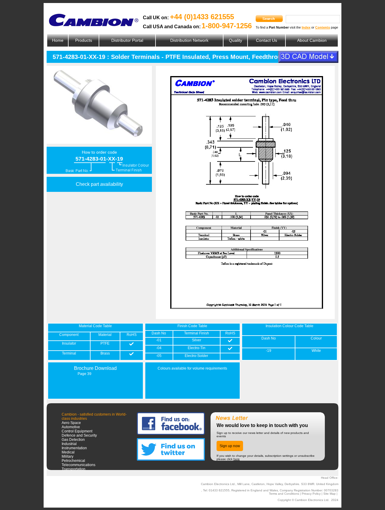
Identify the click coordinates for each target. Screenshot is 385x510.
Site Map (329, 493)
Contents (322, 27)
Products (83, 40)
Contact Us (266, 40)
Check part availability (99, 184)
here (236, 459)
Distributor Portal (127, 40)
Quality (235, 40)
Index (306, 27)
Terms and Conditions (284, 493)
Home (57, 40)
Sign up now (230, 446)
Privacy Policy (311, 493)
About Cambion (312, 40)
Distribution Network (189, 40)
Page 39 (84, 374)
